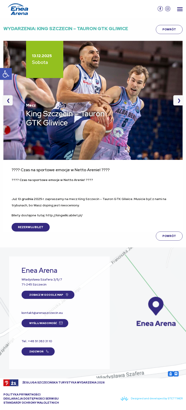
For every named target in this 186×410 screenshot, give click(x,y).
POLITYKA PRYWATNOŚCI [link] (22, 394)
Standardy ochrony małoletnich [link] (31, 403)
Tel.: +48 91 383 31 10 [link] (37, 341)
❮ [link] (10, 100)
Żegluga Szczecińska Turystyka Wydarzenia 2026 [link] (63, 382)
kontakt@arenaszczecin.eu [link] (42, 313)
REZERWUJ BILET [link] (30, 227)
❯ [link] (177, 100)
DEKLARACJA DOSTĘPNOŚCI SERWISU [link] (31, 398)
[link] (6, 74)
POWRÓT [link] (169, 29)
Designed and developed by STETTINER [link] (156, 398)
